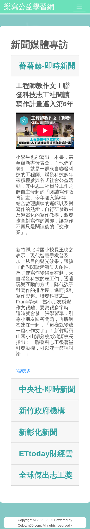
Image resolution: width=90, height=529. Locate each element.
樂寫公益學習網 (29, 7)
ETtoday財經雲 (46, 453)
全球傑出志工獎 (46, 475)
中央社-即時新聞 (47, 389)
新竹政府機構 (42, 410)
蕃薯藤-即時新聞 (47, 65)
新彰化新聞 (38, 432)
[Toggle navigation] (79, 7)
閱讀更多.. (24, 371)
